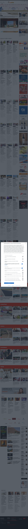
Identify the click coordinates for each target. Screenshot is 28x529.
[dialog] (14, 264)
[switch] (22, 256)
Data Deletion (9, 285)
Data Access (13, 285)
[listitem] (14, 255)
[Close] (25, 243)
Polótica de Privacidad (17, 285)
